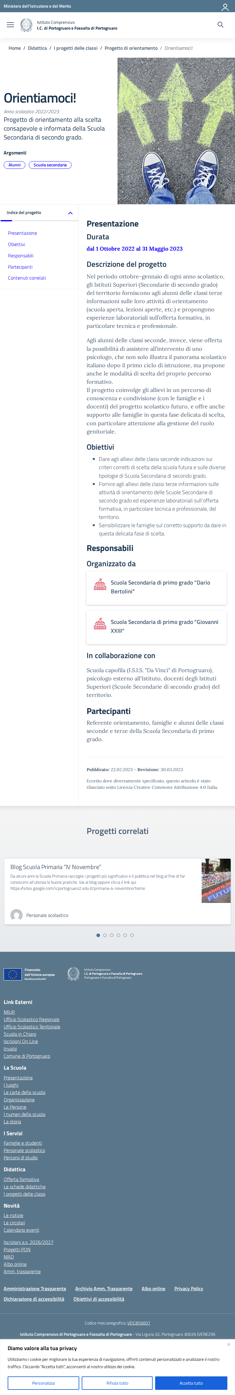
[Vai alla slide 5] (125, 935)
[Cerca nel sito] (220, 25)
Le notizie (13, 1215)
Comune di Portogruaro (27, 1056)
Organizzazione (19, 1099)
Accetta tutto (191, 1383)
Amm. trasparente (22, 1271)
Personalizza (43, 1383)
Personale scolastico (24, 1150)
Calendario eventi (21, 1230)
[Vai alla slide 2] (105, 935)
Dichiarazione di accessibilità (34, 1299)
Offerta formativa (21, 1179)
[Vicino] (228, 1344)
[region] (117, 1367)
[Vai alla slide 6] (132, 935)
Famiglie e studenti (23, 1143)
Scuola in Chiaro (20, 1034)
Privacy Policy (188, 1288)
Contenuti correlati (27, 277)
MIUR (9, 1012)
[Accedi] (225, 6)
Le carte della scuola (24, 1092)
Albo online (15, 1264)
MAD (9, 1256)
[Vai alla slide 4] (118, 935)
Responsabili (20, 255)
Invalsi (10, 1048)
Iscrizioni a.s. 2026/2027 (29, 1242)
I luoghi (11, 1085)
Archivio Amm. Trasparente (103, 1288)
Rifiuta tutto (117, 1383)
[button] (40, 213)
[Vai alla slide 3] (112, 935)
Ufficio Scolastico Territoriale (32, 1026)
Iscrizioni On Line (21, 1041)
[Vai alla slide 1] (98, 935)
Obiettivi (16, 244)
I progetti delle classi (24, 1194)
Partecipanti (20, 266)
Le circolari (14, 1222)
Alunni (15, 164)
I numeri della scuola (24, 1114)
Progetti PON (17, 1249)
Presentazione (22, 233)
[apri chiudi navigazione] (10, 25)
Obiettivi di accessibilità (98, 1299)
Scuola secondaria (50, 164)
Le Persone (15, 1107)
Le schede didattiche (25, 1186)
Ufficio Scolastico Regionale (31, 1019)
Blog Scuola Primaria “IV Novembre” (55, 866)
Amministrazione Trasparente (35, 1288)
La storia (12, 1121)
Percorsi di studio (21, 1157)
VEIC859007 (138, 1323)
